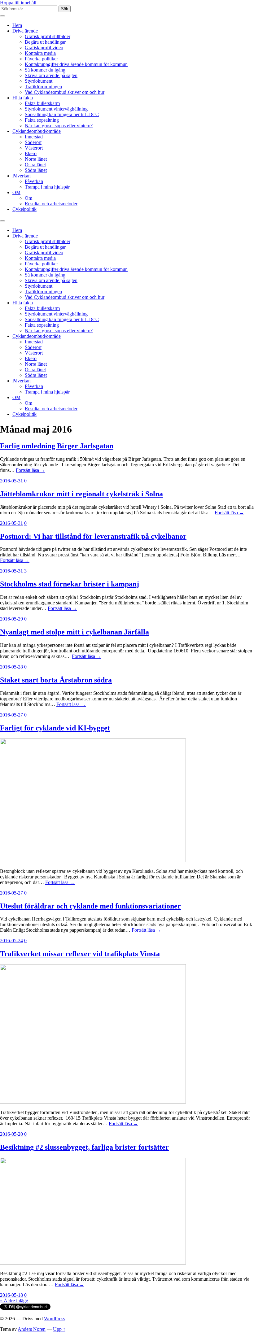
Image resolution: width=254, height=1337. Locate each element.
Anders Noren (32, 1329)
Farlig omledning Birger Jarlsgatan (56, 446)
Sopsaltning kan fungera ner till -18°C (62, 114)
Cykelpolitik (24, 209)
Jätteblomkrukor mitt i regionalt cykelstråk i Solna (81, 494)
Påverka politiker (41, 58)
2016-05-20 (11, 1134)
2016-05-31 (11, 480)
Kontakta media (40, 53)
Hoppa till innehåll (18, 2)
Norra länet (36, 159)
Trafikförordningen (43, 86)
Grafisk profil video (44, 47)
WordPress (54, 1318)
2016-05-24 (11, 940)
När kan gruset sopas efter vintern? (59, 125)
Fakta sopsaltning (42, 120)
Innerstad (34, 136)
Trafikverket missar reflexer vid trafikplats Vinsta (80, 954)
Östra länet (35, 164)
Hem (17, 25)
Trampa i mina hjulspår (47, 186)
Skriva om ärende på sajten (51, 75)
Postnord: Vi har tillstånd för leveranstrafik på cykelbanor (93, 536)
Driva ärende (25, 30)
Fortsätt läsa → (30, 470)
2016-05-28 (11, 666)
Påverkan (21, 175)
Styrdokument (38, 81)
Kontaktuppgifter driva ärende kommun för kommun (76, 64)
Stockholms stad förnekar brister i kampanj (69, 584)
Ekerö (31, 153)
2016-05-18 (11, 1295)
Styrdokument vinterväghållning (56, 108)
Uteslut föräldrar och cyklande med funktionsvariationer (90, 906)
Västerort (34, 147)
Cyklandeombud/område (36, 131)
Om (28, 198)
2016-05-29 (11, 618)
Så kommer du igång (45, 69)
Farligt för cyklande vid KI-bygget (55, 728)
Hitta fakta (22, 97)
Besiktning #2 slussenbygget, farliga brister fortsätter (84, 1147)
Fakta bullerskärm (42, 103)
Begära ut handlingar (45, 42)
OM (16, 192)
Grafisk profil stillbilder (47, 36)
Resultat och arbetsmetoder (51, 203)
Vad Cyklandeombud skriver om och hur (64, 92)
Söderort (33, 142)
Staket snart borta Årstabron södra (56, 680)
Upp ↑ (59, 1329)
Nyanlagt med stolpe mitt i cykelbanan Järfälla (74, 632)
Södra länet (36, 170)
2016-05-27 (11, 714)
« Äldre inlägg (14, 1300)
